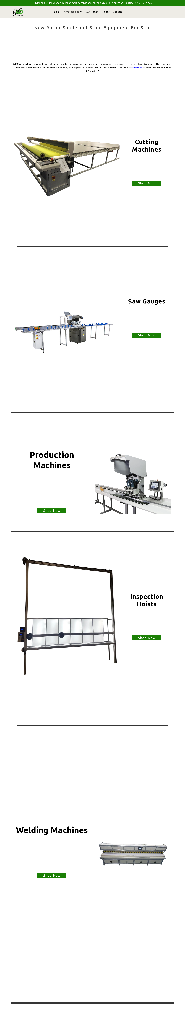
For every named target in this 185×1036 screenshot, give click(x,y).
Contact (117, 11)
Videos (106, 11)
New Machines (70, 11)
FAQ (87, 11)
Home (55, 11)
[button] (146, 183)
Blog (96, 11)
